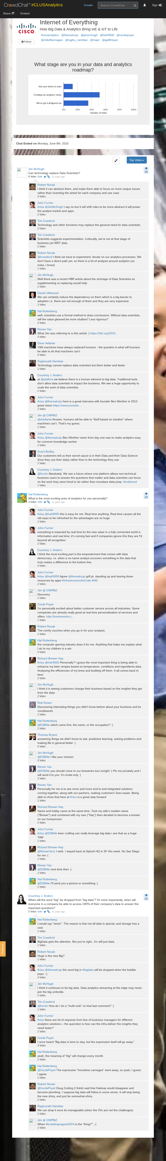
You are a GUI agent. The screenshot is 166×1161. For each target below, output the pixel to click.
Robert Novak (46, 184)
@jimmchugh (89, 35)
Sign (155, 5)
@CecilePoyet (46, 1070)
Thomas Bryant (47, 734)
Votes (32, 176)
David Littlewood (48, 293)
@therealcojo (69, 35)
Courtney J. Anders (49, 375)
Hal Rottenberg (47, 311)
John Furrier (45, 202)
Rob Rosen (44, 702)
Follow (27, 41)
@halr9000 (107, 35)
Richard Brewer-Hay (50, 658)
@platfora (47, 379)
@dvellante (44, 419)
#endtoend (130, 481)
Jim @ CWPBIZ (47, 415)
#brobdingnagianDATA (60, 1124)
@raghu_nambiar (76, 40)
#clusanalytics (50, 35)
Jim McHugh (36, 169)
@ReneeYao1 (46, 851)
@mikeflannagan (52, 40)
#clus (40, 206)
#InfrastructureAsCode (76, 580)
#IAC (95, 580)
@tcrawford (44, 256)
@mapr (95, 40)
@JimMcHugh (54, 206)
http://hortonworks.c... (60, 616)
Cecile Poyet (45, 604)
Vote (39, 176)
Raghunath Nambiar (50, 361)
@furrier (42, 473)
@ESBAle (43, 724)
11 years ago (58, 176)
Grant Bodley (45, 451)
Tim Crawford (46, 220)
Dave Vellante (46, 343)
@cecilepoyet (125, 35)
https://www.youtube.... (67, 405)
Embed (25, 13)
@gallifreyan (110, 40)
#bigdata (88, 969)
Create (88, 5)
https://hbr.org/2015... (104, 333)
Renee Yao (44, 329)
